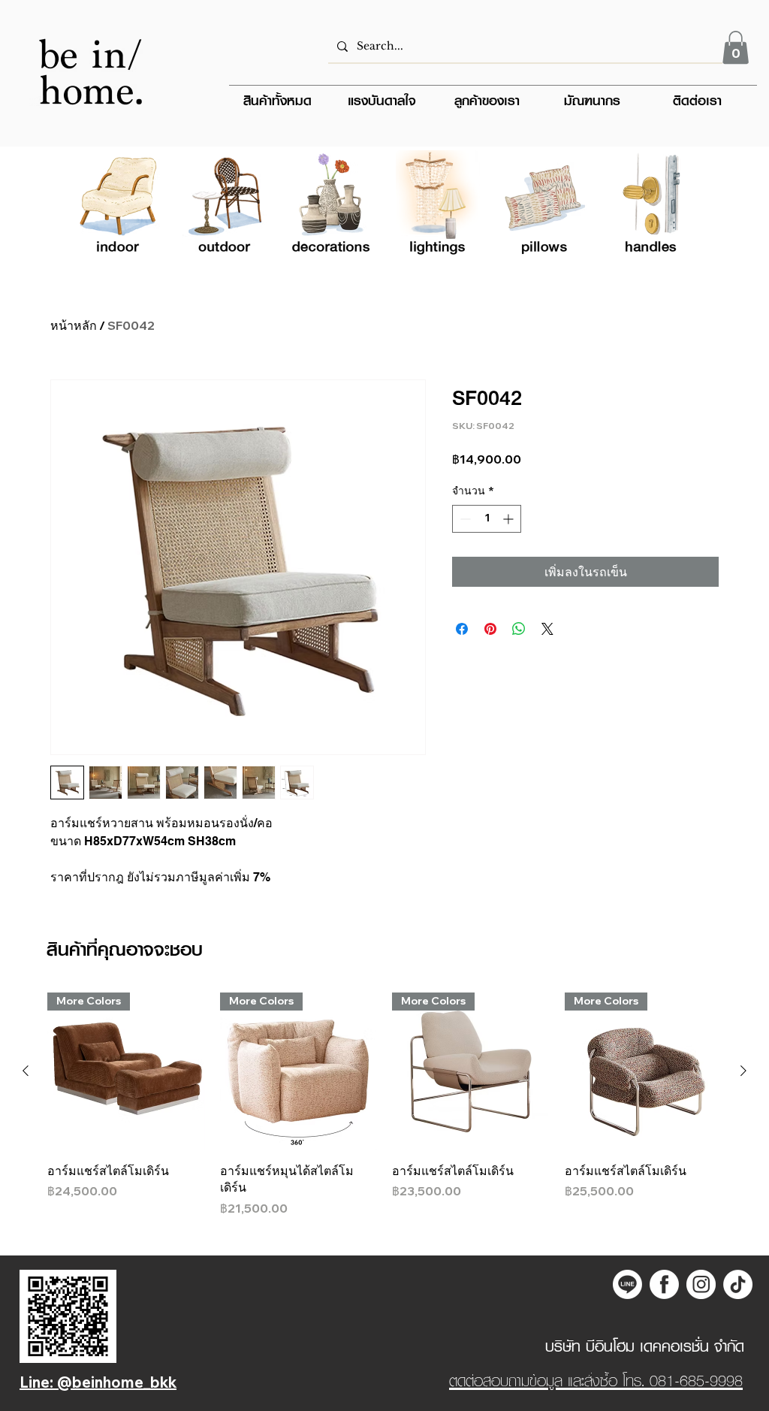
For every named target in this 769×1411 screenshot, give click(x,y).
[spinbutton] (486, 519)
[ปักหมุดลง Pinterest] (490, 629)
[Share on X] (547, 629)
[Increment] (509, 519)
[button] (735, 47)
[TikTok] (737, 1284)
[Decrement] (463, 519)
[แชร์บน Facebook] (462, 629)
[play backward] (94, 206)
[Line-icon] (627, 1284)
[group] (384, 1104)
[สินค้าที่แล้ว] (26, 1071)
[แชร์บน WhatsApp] (519, 629)
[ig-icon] (701, 1284)
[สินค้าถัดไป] (743, 1071)
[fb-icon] (664, 1284)
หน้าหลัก (73, 325)
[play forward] (674, 206)
